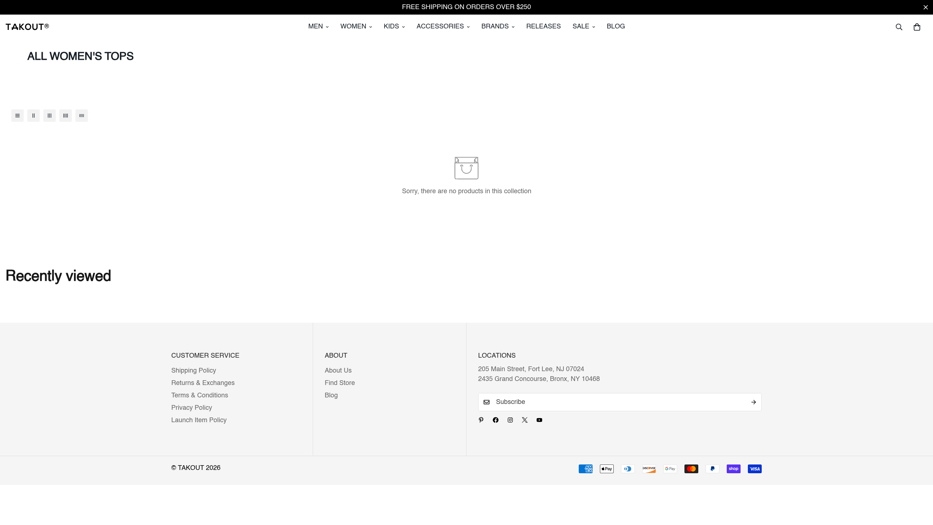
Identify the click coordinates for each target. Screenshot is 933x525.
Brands (495, 26)
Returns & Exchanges (203, 383)
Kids (391, 26)
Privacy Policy (191, 408)
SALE (581, 26)
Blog (616, 26)
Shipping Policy (193, 371)
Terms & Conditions (199, 395)
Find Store (340, 383)
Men (315, 26)
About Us (338, 371)
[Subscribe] (754, 402)
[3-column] (49, 115)
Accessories (440, 26)
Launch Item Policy (199, 420)
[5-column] (81, 115)
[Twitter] (525, 420)
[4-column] (65, 115)
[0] (917, 27)
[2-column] (33, 115)
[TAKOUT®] (27, 27)
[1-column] (17, 115)
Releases (543, 26)
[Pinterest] (481, 420)
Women (353, 26)
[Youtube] (539, 420)
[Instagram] (510, 420)
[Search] (899, 27)
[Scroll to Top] (918, 485)
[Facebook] (496, 420)
